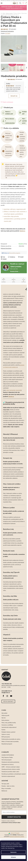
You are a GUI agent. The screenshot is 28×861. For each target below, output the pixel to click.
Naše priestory (5, 720)
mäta (7, 390)
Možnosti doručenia (6, 248)
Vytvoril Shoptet (15, 833)
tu (13, 848)
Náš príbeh (4, 713)
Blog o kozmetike (6, 788)
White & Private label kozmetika (10, 741)
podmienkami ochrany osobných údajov (11, 822)
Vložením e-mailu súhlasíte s (11, 821)
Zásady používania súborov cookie (11, 769)
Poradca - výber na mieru (8, 786)
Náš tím (4, 718)
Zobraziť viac (14, 96)
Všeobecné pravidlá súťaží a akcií (10, 771)
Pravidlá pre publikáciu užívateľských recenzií (14, 774)
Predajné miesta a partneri (8, 732)
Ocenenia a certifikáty (7, 725)
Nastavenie (13, 852)
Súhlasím (13, 857)
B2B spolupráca (6, 737)
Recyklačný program (7, 744)
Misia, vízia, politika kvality (9, 722)
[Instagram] (7, 696)
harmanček (12, 390)
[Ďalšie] (25, 87)
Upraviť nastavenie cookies (17, 836)
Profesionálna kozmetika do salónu (11, 739)
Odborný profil (5, 715)
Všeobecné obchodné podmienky (10, 762)
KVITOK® (7, 33)
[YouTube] (11, 696)
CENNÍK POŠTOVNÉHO (8, 755)
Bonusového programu (14, 253)
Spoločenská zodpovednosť (9, 727)
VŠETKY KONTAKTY (8, 701)
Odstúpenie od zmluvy (8, 764)
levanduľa (18, 390)
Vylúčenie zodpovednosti (8, 776)
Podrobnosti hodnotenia (7, 31)
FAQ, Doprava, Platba (7, 757)
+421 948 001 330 (7, 683)
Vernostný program (7, 760)
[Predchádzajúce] (2, 87)
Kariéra (3, 729)
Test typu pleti (5, 783)
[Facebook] (3, 696)
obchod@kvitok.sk (7, 691)
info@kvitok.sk (6, 692)
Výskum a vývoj (6, 734)
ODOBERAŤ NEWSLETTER (14, 817)
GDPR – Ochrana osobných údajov (11, 767)
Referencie (4, 791)
